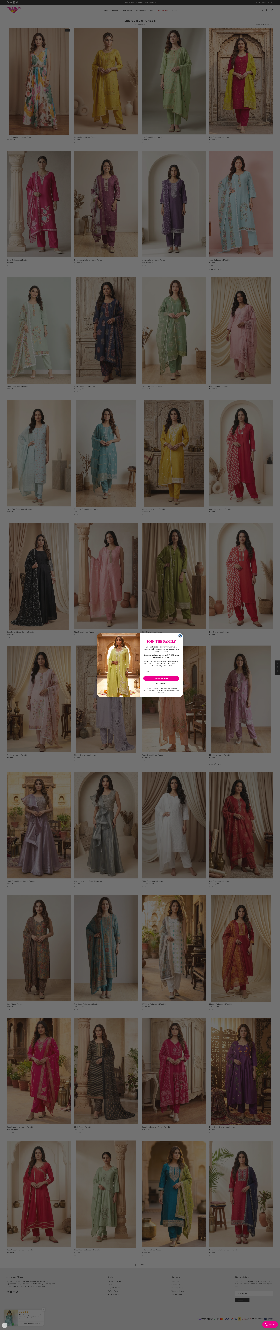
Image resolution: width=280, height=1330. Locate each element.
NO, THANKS (161, 684)
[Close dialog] (180, 636)
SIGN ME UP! (161, 678)
